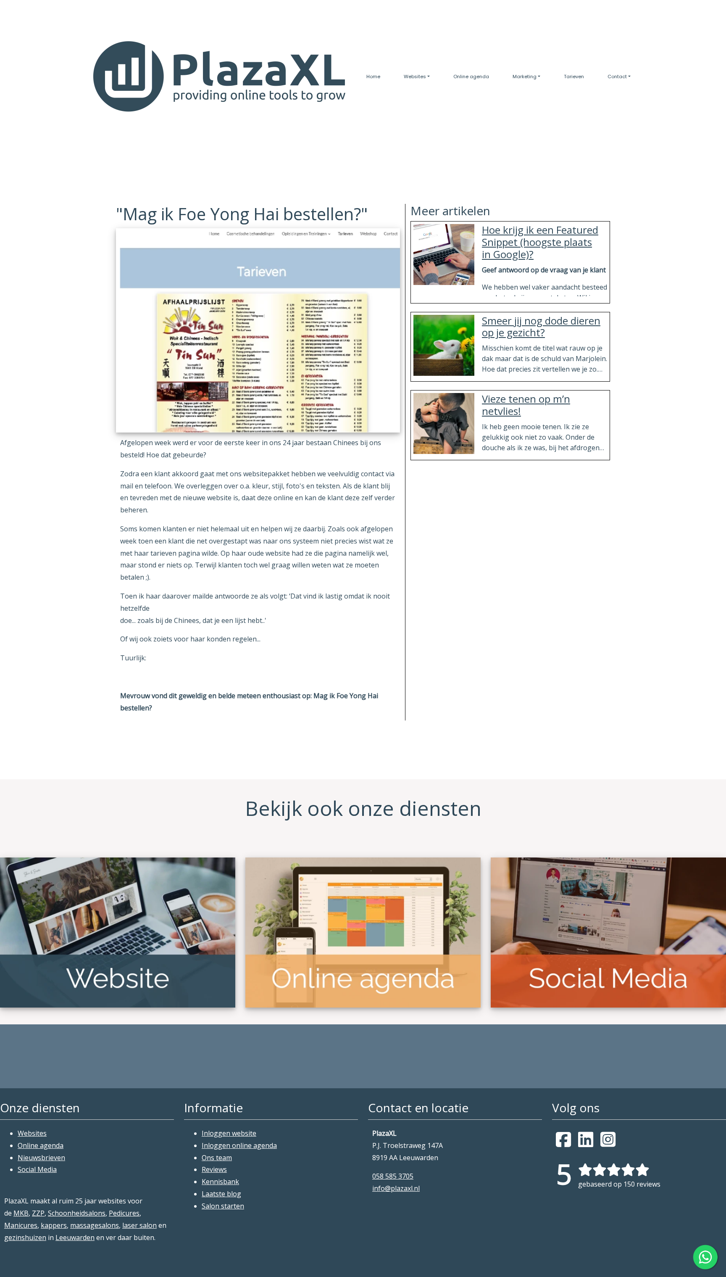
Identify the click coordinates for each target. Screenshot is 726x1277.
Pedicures (124, 1213)
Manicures (20, 1225)
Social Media (37, 1169)
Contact (617, 76)
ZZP (38, 1213)
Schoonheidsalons (76, 1213)
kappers (54, 1225)
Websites (415, 76)
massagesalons (94, 1225)
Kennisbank (220, 1181)
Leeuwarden (75, 1237)
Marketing (525, 76)
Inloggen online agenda (239, 1145)
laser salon (139, 1225)
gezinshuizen (25, 1237)
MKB (21, 1213)
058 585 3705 (392, 1176)
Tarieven (574, 76)
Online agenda (471, 76)
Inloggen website (229, 1133)
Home (373, 76)
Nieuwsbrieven (41, 1157)
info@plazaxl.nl (396, 1188)
